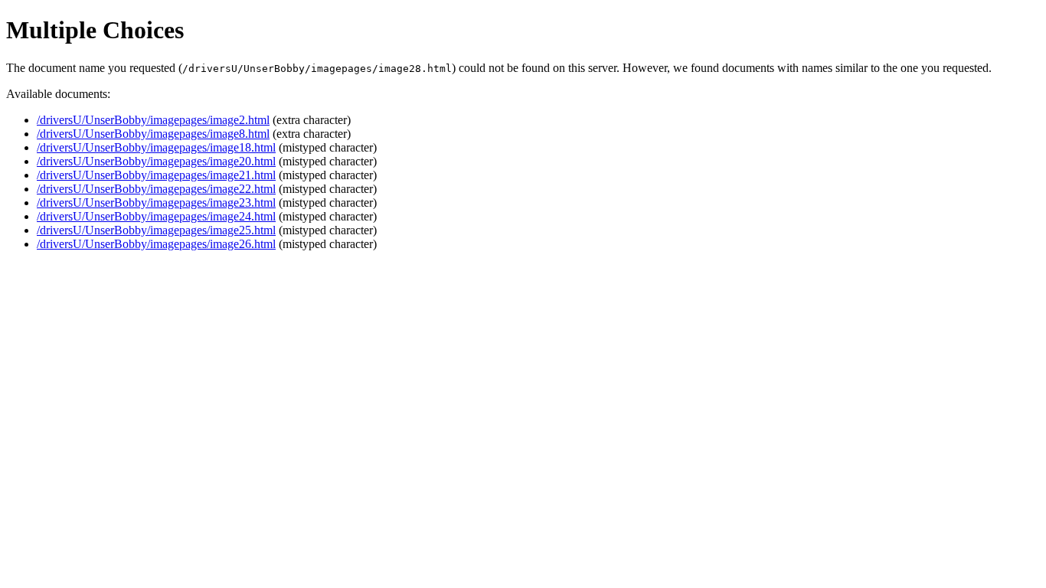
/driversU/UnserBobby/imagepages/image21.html (156, 174)
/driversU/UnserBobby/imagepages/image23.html (156, 202)
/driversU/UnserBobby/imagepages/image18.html (156, 147)
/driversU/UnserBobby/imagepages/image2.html (153, 119)
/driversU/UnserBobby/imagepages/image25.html (156, 230)
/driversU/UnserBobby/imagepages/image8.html (153, 133)
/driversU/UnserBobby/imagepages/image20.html (156, 161)
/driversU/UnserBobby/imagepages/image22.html (156, 188)
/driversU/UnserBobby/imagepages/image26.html (156, 243)
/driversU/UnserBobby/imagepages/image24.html (156, 216)
